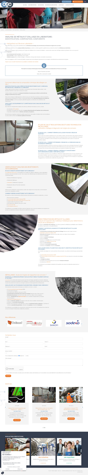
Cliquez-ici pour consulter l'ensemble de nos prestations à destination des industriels (21, 61)
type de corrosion (22, 296)
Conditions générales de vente (67, 470)
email (27, 355)
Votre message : (8, 358)
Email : (46, 346)
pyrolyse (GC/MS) (11, 204)
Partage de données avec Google (8, 464)
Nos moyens (41, 4)
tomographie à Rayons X (13, 206)
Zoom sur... (61, 4)
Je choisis (7, 468)
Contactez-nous (70, 4)
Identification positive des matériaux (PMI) (48, 232)
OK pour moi (20, 468)
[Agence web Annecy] (23, 470)
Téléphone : (7, 346)
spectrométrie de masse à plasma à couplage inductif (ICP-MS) (54, 256)
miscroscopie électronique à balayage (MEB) (16, 199)
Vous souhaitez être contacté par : (11, 355)
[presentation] (6, 324)
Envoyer (8, 375)
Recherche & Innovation (51, 4)
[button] (43, 427)
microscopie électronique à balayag (15, 289)
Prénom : (47, 341)
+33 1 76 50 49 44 (67, 1)
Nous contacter (78, 1)
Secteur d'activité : (9, 351)
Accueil (25, 4)
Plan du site (74, 470)
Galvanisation (9, 182)
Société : (7, 337)
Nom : (6, 341)
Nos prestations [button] (32, 4)
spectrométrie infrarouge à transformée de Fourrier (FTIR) (19, 200)
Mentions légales (54, 470)
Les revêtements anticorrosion (11, 172)
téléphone (22, 355)
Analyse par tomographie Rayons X (14, 299)
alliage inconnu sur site (51, 241)
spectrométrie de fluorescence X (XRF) (48, 254)
